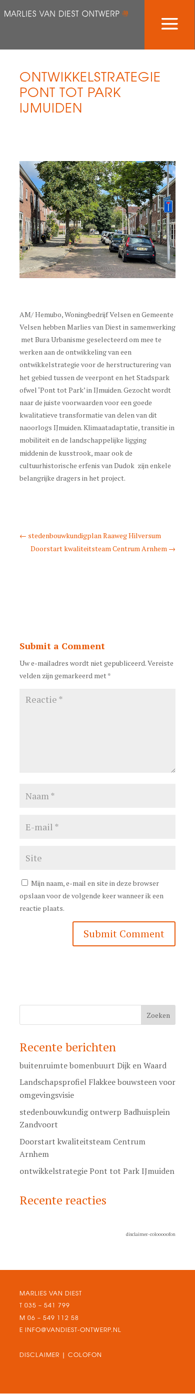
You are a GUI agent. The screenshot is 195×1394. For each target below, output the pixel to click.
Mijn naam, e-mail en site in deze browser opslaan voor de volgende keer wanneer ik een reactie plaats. (92, 895)
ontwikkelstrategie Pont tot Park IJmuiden (97, 1170)
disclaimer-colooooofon (151, 1234)
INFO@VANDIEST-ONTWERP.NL (72, 1329)
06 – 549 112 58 (53, 1317)
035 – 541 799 (47, 1305)
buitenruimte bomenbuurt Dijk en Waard (93, 1065)
